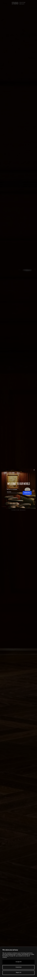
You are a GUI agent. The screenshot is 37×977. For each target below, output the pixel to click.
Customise (19, 967)
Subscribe (27, 493)
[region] (18, 962)
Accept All (18, 962)
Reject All (18, 972)
